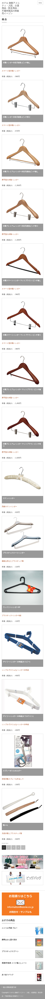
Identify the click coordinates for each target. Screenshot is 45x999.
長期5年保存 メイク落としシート (14, 963)
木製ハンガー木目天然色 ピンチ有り (16, 117)
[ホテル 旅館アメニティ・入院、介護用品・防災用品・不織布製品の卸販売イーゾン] (11, 8)
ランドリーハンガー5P (11, 607)
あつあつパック (8, 975)
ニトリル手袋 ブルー (9, 928)
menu (40, 3)
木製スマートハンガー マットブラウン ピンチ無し (22, 280)
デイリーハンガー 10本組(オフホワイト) (18, 716)
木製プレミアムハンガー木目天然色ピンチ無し (20, 171)
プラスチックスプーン (10, 951)
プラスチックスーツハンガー (14, 553)
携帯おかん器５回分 (9, 940)
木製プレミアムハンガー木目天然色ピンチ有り (20, 226)
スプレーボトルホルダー (12, 771)
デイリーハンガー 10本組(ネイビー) (16, 662)
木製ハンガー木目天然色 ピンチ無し (16, 63)
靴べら (5, 825)
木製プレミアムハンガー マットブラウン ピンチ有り (22, 445)
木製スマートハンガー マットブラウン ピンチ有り (22, 335)
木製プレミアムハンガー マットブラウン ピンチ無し (22, 390)
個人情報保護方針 (9, 987)
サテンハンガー (9, 498)
